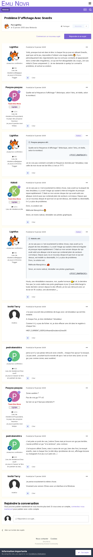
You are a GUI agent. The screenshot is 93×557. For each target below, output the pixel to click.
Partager (66, 26)
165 (15, 68)
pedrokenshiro (14, 347)
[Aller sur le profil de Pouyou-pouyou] (14, 95)
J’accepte (84, 552)
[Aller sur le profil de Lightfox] (7, 26)
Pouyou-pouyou (14, 87)
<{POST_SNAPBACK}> (78, 155)
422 (15, 369)
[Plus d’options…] (86, 47)
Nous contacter (42, 539)
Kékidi (14, 182)
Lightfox (17, 25)
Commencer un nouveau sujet (48, 36)
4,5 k (15, 207)
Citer (33, 78)
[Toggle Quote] (29, 142)
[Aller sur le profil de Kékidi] (14, 191)
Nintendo (33, 27)
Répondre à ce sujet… (26, 519)
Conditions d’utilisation (37, 554)
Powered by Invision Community (46, 544)
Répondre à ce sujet (77, 36)
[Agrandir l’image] (74, 55)
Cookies (53, 539)
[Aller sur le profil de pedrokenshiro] (14, 356)
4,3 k (15, 111)
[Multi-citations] (27, 77)
